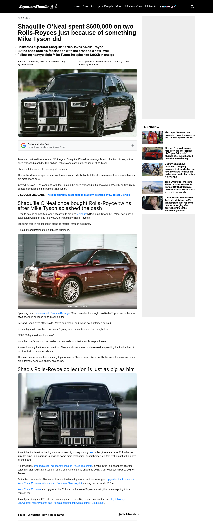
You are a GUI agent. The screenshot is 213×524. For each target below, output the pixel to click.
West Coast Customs (29, 489)
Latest (76, 6)
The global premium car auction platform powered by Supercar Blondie (88, 195)
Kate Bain (93, 64)
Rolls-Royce (57, 514)
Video (118, 6)
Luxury (95, 6)
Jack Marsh (127, 514)
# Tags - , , (41, 514)
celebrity (82, 214)
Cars (86, 6)
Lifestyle (107, 6)
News (45, 514)
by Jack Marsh (25, 64)
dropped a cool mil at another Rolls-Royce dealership (63, 466)
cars (91, 452)
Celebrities (24, 18)
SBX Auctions (133, 6)
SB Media (150, 6)
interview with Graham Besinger (52, 313)
